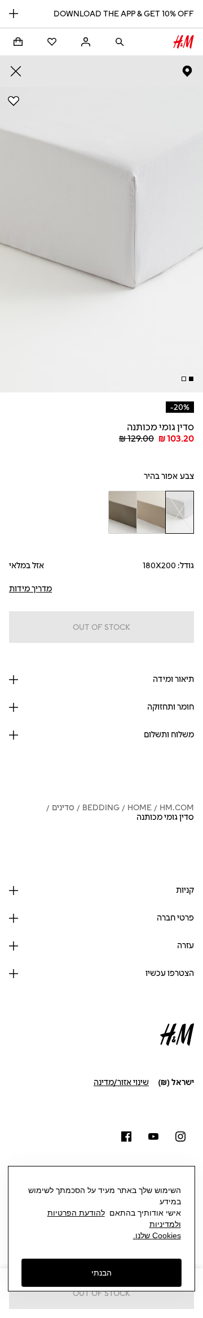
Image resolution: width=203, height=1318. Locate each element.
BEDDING (101, 808)
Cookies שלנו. (157, 1235)
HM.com (177, 808)
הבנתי (101, 1272)
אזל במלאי (26, 566)
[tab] (191, 379)
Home (139, 808)
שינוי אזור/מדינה (121, 1082)
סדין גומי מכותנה (165, 817)
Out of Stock (101, 627)
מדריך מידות (30, 589)
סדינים (63, 808)
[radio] (179, 512)
